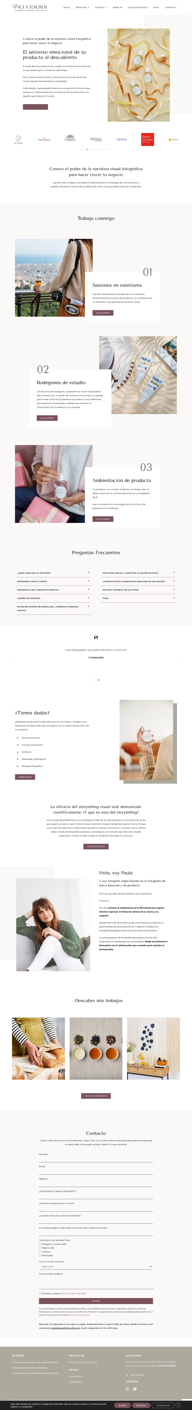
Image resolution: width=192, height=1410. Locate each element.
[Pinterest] (134, 1389)
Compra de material (29, 598)
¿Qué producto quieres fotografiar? (57, 1191)
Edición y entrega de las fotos (121, 590)
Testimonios (75, 1382)
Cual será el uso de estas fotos (54, 1240)
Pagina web (48, 1247)
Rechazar (141, 1405)
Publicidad (47, 1255)
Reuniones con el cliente (32, 581)
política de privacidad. (80, 1315)
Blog (156, 7)
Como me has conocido (51, 1261)
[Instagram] (127, 1389)
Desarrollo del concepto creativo (38, 590)
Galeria (99, 7)
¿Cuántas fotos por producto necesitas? (60, 1215)
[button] (84, 149)
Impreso (46, 1251)
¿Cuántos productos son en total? (56, 1203)
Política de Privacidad (74, 1293)
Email (42, 1166)
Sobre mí (117, 7)
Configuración (163, 1405)
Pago (105, 598)
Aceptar (122, 1405)
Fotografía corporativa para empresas (34, 1362)
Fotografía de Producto (83, 1362)
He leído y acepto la (64, 1293)
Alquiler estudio (138, 7)
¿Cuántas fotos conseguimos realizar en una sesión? (134, 581)
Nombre (43, 1154)
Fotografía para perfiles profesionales (35, 1373)
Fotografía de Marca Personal (30, 1368)
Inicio (66, 7)
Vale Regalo (76, 1376)
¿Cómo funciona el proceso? (34, 573)
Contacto (170, 7)
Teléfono (43, 1178)
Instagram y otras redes (54, 1244)
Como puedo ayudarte (51, 1273)
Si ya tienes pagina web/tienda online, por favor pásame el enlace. (73, 1227)
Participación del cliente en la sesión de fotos (130, 573)
